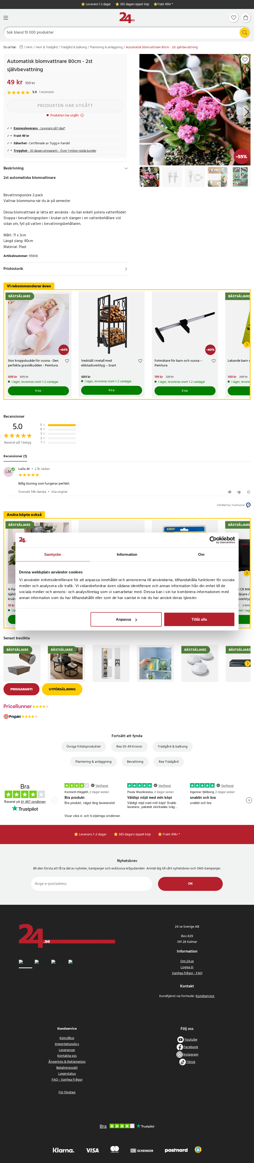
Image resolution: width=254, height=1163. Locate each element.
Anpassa (123, 619)
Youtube (190, 1040)
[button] (198, 1149)
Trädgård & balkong (74, 47)
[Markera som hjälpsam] (230, 492)
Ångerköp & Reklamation (67, 1062)
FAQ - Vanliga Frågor (67, 1080)
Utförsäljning (62, 689)
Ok (190, 884)
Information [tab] (127, 554)
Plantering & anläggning (106, 47)
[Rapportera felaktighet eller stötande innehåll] (249, 492)
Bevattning (135, 762)
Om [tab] (201, 554)
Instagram (190, 1055)
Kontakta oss (67, 1056)
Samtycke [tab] (52, 554)
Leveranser (67, 1050)
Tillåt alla (199, 619)
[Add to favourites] (245, 59)
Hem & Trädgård (47, 47)
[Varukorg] (246, 17)
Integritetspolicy (67, 1044)
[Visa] (126, 269)
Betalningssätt (67, 1068)
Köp (38, 390)
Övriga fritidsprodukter (83, 747)
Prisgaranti (21, 689)
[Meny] (5, 17)
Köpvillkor (67, 1038)
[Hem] (127, 17)
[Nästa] (247, 345)
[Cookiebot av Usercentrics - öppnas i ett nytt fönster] (213, 540)
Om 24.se (187, 961)
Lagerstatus (67, 1074)
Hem (29, 47)
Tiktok (190, 1062)
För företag (67, 1092)
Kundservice (205, 996)
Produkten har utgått (65, 105)
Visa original (59, 492)
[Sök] (245, 33)
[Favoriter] (233, 17)
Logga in (187, 967)
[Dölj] (126, 168)
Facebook (191, 1047)
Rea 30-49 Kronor (129, 747)
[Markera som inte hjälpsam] (239, 492)
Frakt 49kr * (165, 4)
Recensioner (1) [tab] (15, 456)
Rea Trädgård (169, 762)
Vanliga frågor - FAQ (187, 973)
